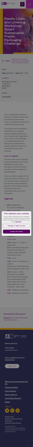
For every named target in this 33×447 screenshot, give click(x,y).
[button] (16, 226)
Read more (18, 221)
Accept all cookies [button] (16, 231)
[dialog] (16, 223)
